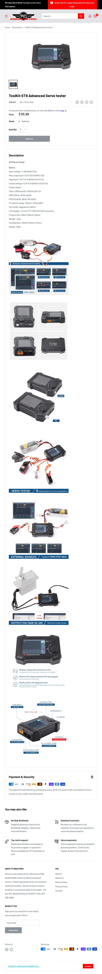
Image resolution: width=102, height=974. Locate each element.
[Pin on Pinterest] (82, 102)
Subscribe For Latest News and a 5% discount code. (74, 4)
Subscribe (13, 930)
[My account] (90, 16)
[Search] (81, 16)
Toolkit (12, 102)
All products (17, 27)
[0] (95, 16)
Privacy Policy (61, 886)
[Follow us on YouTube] (11, 949)
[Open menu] (6, 16)
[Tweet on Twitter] (86, 102)
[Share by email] (91, 102)
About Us (59, 878)
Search (58, 873)
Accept (88, 966)
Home (7, 27)
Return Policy (61, 882)
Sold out (29, 138)
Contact (59, 890)
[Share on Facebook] (77, 102)
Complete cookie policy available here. (23, 966)
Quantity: (13, 129)
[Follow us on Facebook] (6, 949)
